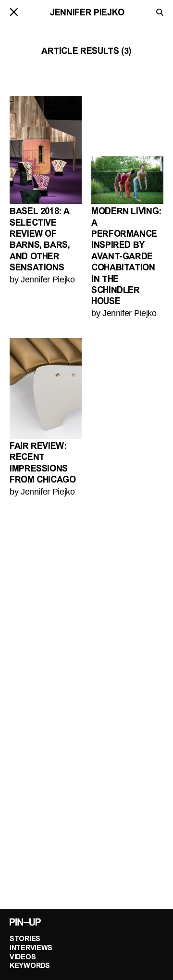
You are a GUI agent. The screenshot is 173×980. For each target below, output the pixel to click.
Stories (25, 939)
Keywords (30, 966)
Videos (23, 958)
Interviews (31, 948)
